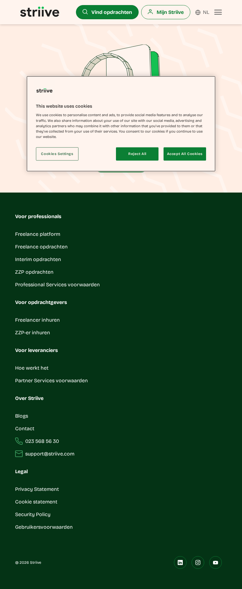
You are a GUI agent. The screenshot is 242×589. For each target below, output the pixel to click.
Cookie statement (37, 502)
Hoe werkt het (32, 368)
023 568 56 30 (42, 441)
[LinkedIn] (180, 562)
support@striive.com (49, 454)
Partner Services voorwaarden (51, 381)
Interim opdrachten (38, 259)
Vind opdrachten (111, 12)
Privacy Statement (37, 489)
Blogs (21, 416)
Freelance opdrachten (41, 247)
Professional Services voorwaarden (57, 285)
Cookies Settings (57, 153)
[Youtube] (215, 562)
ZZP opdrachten (34, 272)
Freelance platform (37, 234)
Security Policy (32, 514)
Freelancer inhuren (37, 320)
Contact (24, 428)
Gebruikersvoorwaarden (44, 527)
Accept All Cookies (185, 153)
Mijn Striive (169, 12)
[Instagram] (198, 562)
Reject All (137, 153)
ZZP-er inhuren (32, 333)
